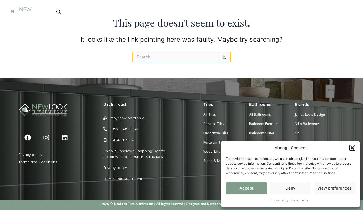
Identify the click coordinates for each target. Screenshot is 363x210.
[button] (352, 148)
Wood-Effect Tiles (217, 151)
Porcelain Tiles (214, 142)
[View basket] (348, 11)
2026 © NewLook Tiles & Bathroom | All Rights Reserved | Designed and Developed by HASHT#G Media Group (181, 204)
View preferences (334, 188)
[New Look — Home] (28, 11)
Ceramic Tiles (213, 123)
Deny (290, 188)
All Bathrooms (260, 114)
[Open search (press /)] (55, 11)
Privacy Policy (299, 200)
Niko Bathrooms (307, 123)
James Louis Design (310, 114)
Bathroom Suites (262, 133)
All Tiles (209, 114)
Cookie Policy (279, 200)
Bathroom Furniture (263, 123)
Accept (246, 188)
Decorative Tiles (215, 133)
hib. (297, 133)
